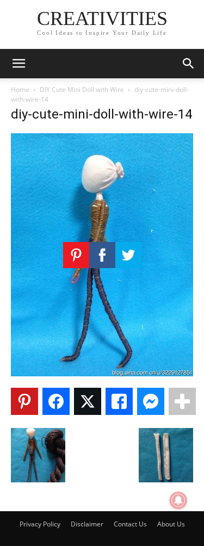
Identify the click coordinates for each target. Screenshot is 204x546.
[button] (18, 63)
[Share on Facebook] (56, 401)
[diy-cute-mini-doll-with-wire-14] (102, 373)
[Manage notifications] (178, 500)
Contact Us (130, 524)
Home (20, 89)
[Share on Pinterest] (24, 401)
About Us (171, 524)
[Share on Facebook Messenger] (150, 401)
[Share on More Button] (182, 401)
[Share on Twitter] (87, 401)
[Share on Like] (119, 401)
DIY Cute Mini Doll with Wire (82, 89)
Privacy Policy (40, 524)
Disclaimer (87, 524)
